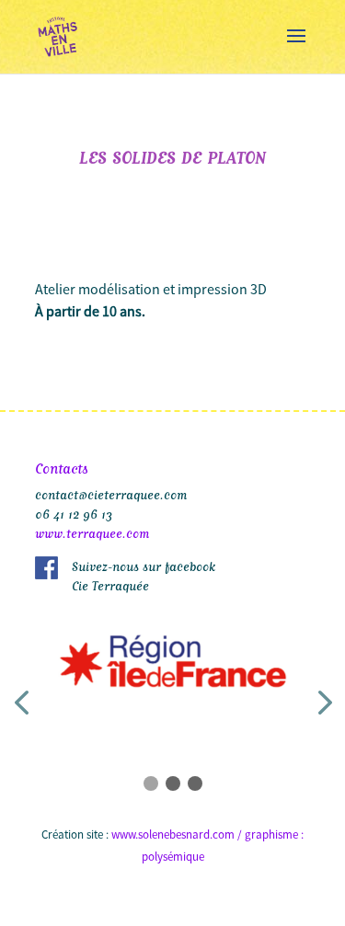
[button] (151, 783)
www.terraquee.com (92, 532)
